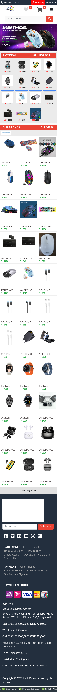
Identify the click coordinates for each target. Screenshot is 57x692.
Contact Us (10, 558)
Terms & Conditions (38, 570)
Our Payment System (16, 574)
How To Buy (34, 551)
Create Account (12, 554)
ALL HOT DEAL (42, 55)
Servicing (39, 2)
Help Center (44, 554)
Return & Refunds (14, 570)
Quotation (29, 554)
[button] (4, 37)
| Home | (34, 547)
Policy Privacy (27, 566)
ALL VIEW (47, 127)
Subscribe (45, 526)
